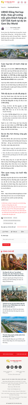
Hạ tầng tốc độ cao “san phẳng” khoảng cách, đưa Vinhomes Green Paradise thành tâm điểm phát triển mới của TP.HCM (13, 274)
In (23, 231)
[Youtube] (12, 367)
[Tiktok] (16, 367)
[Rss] (20, 367)
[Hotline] (18, 2)
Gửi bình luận (6, 244)
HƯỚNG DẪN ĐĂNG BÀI (14, 374)
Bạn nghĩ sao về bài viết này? (8, 227)
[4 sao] (24, 227)
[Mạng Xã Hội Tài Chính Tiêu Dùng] (8, 2)
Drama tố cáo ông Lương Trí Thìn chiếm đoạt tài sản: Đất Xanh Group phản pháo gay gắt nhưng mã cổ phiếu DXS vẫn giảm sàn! (14, 212)
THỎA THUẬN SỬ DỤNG (7, 372)
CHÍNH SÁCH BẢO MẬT (20, 372)
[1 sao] (18, 227)
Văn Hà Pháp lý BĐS (15, 27)
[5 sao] (26, 227)
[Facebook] (7, 367)
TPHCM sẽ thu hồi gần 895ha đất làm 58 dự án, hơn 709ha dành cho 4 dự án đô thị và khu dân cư (14, 305)
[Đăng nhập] (25, 2)
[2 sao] (20, 227)
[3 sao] (22, 227)
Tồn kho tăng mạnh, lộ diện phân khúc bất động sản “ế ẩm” (14, 335)
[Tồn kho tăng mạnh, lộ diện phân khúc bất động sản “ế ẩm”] (14, 325)
